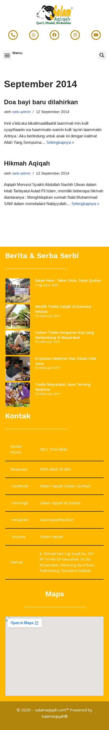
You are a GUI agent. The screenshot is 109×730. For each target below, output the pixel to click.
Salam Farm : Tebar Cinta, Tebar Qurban (68, 281)
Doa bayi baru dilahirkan (41, 102)
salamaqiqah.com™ (52, 709)
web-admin (21, 112)
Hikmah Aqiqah (27, 163)
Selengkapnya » (60, 142)
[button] (7, 55)
